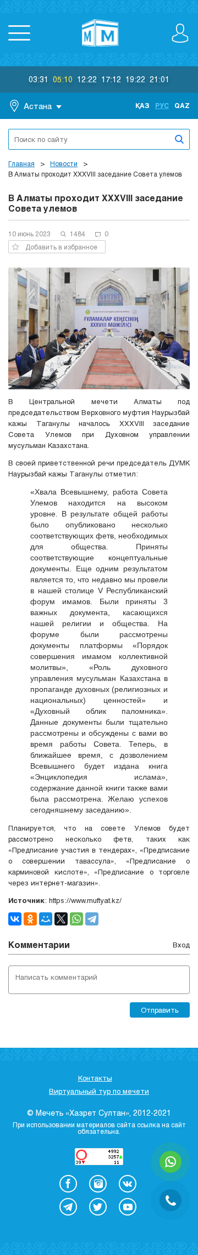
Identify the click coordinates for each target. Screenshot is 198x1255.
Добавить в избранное (61, 247)
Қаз (142, 105)
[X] (61, 918)
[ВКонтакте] (14, 918)
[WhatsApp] (76, 918)
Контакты (95, 1078)
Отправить (160, 1010)
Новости (64, 163)
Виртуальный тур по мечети (99, 1091)
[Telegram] (91, 918)
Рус (162, 105)
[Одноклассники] (30, 918)
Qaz (182, 105)
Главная (21, 163)
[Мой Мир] (45, 918)
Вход (181, 944)
